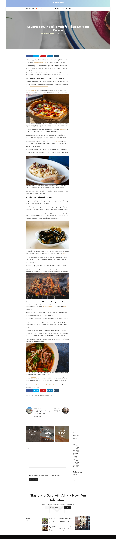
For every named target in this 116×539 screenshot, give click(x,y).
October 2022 (75, 453)
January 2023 (75, 448)
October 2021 (75, 466)
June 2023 (75, 441)
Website (54, 470)
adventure (28, 395)
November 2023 (76, 435)
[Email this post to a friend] (34, 401)
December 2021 (76, 465)
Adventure (44, 33)
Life (52, 33)
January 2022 (75, 463)
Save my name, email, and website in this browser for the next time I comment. (46, 475)
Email (42, 470)
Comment (31, 454)
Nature (74, 479)
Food (49, 33)
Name (30, 470)
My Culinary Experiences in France (58, 411)
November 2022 (76, 451)
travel (51, 395)
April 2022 (75, 459)
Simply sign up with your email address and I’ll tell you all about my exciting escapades (58, 504)
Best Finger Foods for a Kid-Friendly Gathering (65, 522)
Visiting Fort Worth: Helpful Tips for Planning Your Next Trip (65, 529)
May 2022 (75, 457)
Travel (74, 480)
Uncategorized (29, 528)
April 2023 (75, 444)
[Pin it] (32, 401)
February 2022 (76, 462)
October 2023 (75, 436)
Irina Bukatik (36, 395)
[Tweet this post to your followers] (29, 401)
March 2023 (75, 445)
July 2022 (75, 456)
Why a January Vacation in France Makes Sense (33, 432)
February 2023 (76, 447)
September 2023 (76, 438)
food (32, 395)
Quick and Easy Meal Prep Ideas (66, 526)
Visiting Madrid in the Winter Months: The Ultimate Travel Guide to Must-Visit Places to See (36, 413)
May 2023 (75, 442)
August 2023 (75, 439)
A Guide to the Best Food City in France (62, 432)
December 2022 (76, 450)
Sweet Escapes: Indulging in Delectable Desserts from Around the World (47, 432)
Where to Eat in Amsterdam (64, 525)
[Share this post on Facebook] (27, 401)
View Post (33, 437)
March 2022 (75, 460)
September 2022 (76, 454)
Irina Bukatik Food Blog (44, 395)
